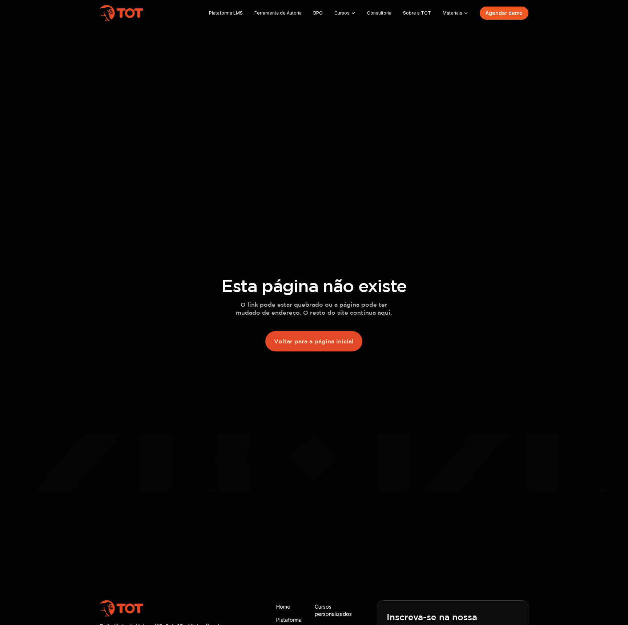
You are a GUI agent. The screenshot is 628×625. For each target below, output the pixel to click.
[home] (121, 13)
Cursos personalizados (333, 610)
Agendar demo (504, 13)
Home (283, 607)
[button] (345, 13)
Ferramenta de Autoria (278, 13)
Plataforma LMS (226, 13)
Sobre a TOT (417, 13)
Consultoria (379, 13)
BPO (318, 13)
